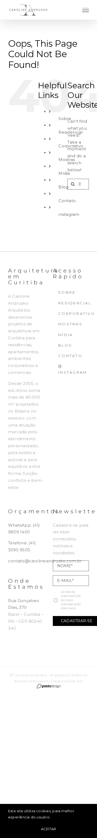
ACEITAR (48, 829)
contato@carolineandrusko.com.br (45, 560)
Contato (67, 200)
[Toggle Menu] (85, 10)
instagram (68, 214)
